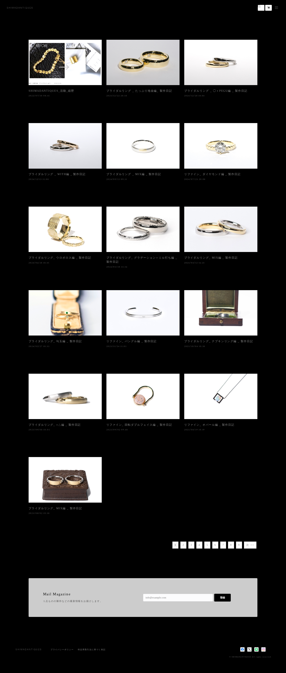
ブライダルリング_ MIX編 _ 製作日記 (211, 257)
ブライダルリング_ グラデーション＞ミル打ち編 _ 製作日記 (141, 259)
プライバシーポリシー (62, 649)
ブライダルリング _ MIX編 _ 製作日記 (133, 174)
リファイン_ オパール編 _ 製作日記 (209, 424)
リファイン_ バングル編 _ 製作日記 (131, 341)
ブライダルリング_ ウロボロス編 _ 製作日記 (60, 257)
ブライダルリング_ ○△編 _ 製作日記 (55, 424)
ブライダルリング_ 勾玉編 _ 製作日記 (55, 341)
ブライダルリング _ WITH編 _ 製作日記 (57, 174)
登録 (222, 597)
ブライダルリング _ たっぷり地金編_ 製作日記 (139, 90)
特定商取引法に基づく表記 (92, 649)
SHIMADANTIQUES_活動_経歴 (51, 90)
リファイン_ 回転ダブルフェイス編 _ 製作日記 (139, 424)
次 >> (250, 545)
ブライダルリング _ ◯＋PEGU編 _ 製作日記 (215, 90)
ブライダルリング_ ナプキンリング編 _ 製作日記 (218, 341)
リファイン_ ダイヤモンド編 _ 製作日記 (212, 174)
